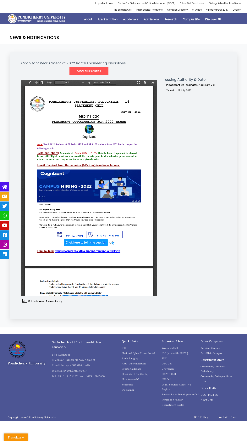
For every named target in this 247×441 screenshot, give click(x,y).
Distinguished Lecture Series (225, 3)
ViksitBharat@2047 (217, 9)
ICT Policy (201, 417)
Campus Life (191, 19)
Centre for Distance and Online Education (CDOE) (146, 3)
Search (237, 9)
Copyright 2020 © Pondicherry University (32, 417)
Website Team (227, 417)
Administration (108, 19)
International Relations (149, 9)
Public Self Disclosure (192, 3)
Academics (130, 19)
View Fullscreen (89, 71)
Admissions (151, 19)
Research (171, 19)
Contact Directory (177, 9)
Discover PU (213, 19)
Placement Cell (123, 9)
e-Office (197, 9)
